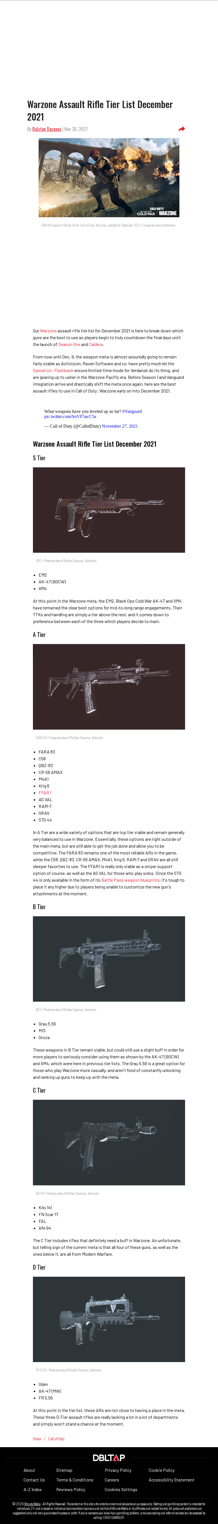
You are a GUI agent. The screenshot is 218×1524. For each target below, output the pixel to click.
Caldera (96, 344)
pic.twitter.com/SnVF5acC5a (70, 416)
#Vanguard (132, 411)
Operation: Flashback (53, 370)
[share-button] (181, 129)
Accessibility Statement (171, 1479)
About (29, 1470)
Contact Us (34, 1479)
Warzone (48, 330)
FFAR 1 (45, 792)
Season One (69, 344)
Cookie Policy (162, 1470)
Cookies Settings (121, 1489)
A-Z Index (33, 1489)
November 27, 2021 (120, 426)
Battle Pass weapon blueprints (130, 880)
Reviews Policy (70, 1489)
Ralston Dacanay (46, 129)
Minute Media (32, 1504)
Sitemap (64, 1470)
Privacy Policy (118, 1470)
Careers (112, 1479)
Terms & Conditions (74, 1479)
